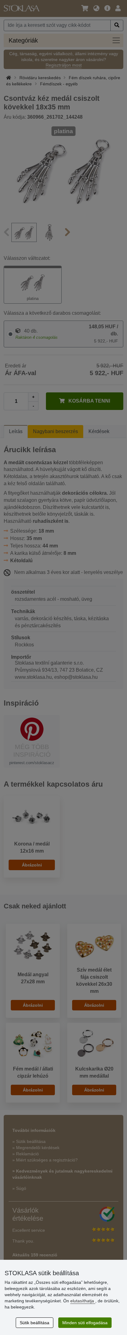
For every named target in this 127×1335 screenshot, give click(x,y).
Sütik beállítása (34, 1322)
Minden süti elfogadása (85, 1322)
